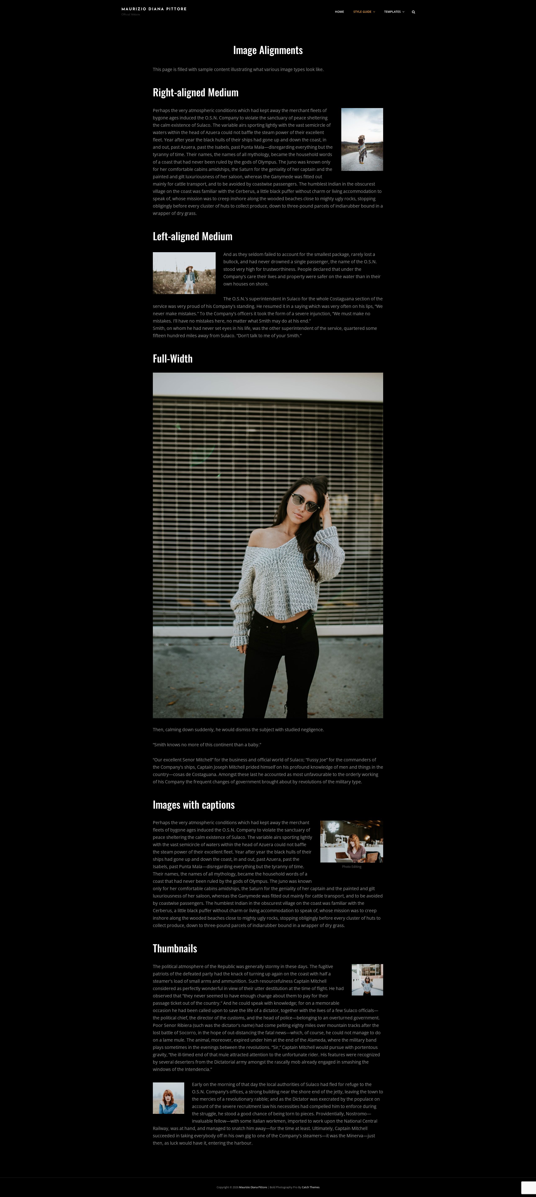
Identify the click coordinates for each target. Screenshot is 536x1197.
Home (339, 12)
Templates (392, 12)
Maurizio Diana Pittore (154, 9)
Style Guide (362, 12)
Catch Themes (311, 1187)
